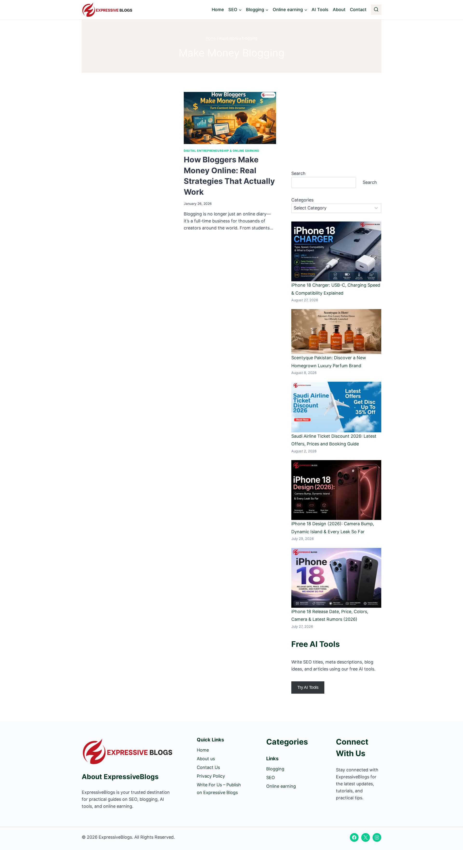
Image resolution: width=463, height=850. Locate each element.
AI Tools (320, 9)
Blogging (275, 768)
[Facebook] (354, 837)
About (339, 9)
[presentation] (230, 118)
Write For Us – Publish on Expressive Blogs (219, 788)
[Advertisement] (128, 127)
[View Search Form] (376, 10)
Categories (302, 199)
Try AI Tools (307, 687)
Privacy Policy (211, 776)
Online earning (281, 786)
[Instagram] (377, 837)
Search (298, 173)
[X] (365, 837)
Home (218, 9)
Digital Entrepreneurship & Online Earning (221, 150)
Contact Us (208, 767)
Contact (358, 9)
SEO (270, 777)
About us (206, 758)
